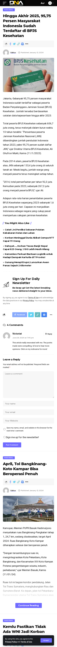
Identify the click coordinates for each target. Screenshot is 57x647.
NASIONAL (8, 10)
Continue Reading (28, 605)
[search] (37, 3)
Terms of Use (26, 642)
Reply (50, 334)
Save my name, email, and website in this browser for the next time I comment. (29, 429)
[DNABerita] (16, 3)
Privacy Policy (11, 642)
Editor (13, 52)
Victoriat (17, 333)
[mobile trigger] (5, 3)
